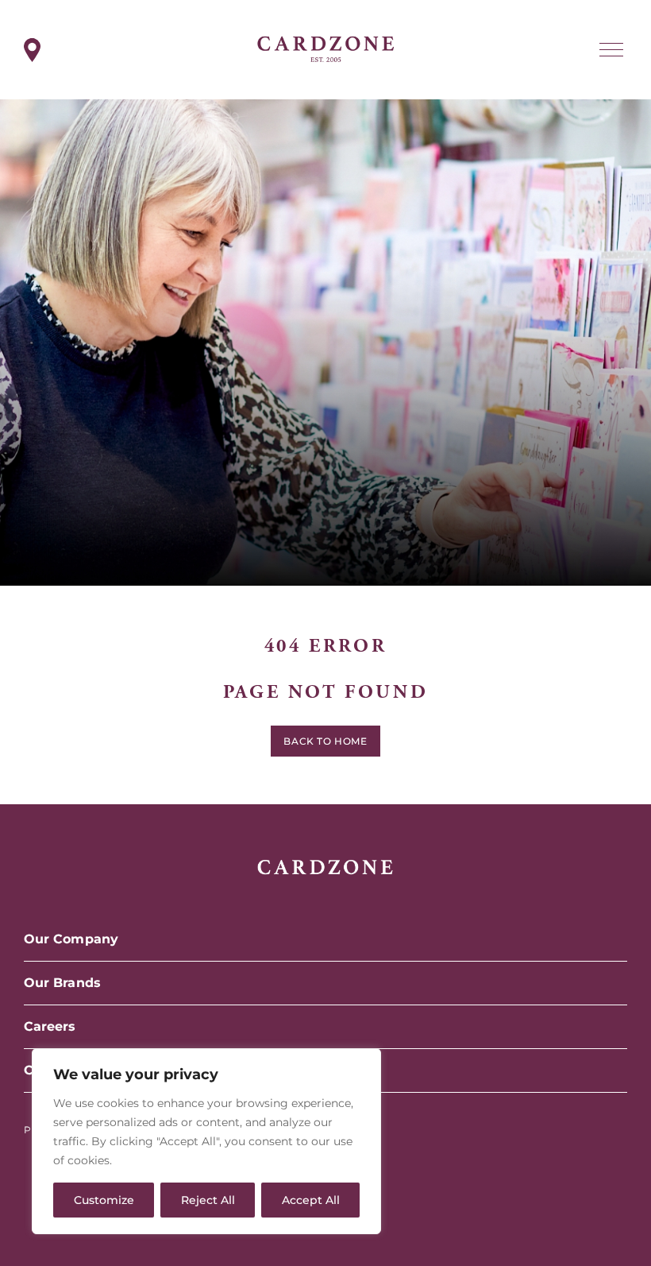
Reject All (208, 1200)
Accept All (311, 1200)
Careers (50, 1026)
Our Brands (62, 982)
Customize (104, 1200)
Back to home (325, 741)
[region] (206, 1141)
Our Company (71, 939)
